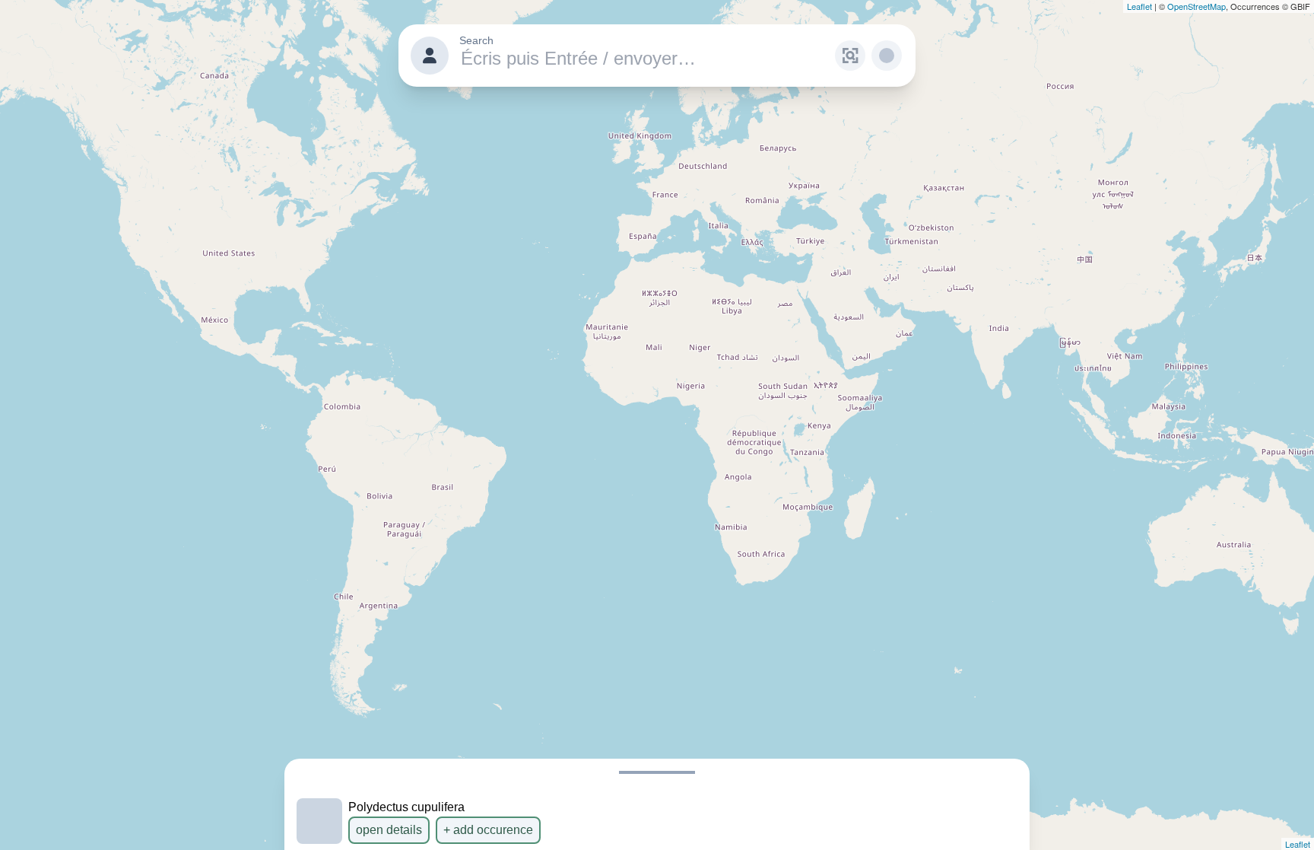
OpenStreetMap (1196, 6)
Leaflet (1139, 6)
